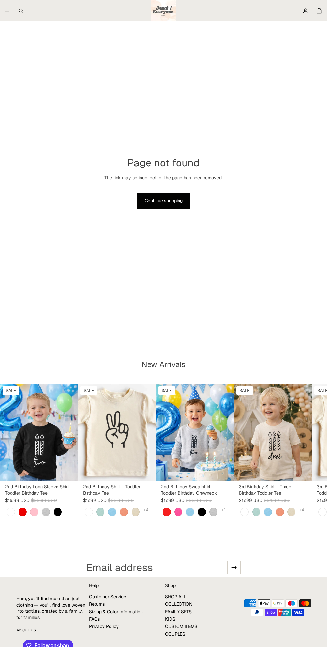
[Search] (21, 11)
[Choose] (68, 471)
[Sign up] (234, 567)
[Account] (305, 11)
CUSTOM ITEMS (181, 626)
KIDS (170, 619)
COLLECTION (178, 604)
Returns (97, 604)
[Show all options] (145, 510)
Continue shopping (164, 200)
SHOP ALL (175, 596)
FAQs (94, 619)
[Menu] (7, 11)
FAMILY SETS (178, 611)
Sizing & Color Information (116, 611)
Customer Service (107, 596)
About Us (26, 630)
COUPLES (175, 634)
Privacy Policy (104, 626)
